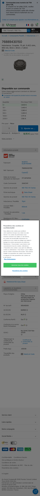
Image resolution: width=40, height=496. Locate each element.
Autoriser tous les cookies (20, 265)
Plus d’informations (10, 259)
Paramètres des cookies (20, 270)
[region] (20, 248)
